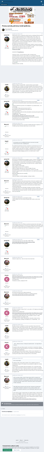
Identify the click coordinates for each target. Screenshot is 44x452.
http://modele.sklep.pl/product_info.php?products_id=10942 (23, 242)
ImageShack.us (21, 51)
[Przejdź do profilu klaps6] (6, 145)
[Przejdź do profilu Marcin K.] (6, 128)
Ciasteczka (26, 440)
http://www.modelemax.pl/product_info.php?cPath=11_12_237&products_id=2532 (27, 276)
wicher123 (10, 29)
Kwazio (6, 275)
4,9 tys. (7, 134)
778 (7, 285)
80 (7, 45)
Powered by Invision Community (22, 442)
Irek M (6, 84)
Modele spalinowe (14, 30)
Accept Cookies (8, 450)
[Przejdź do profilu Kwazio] (6, 279)
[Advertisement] (22, 75)
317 (7, 151)
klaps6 (6, 141)
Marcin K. (6, 124)
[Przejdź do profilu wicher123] (3, 30)
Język (17, 440)
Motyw (21, 440)
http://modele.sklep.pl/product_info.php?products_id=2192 (23, 115)
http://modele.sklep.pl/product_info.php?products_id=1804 (23, 294)
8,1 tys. (7, 94)
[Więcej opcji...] (42, 34)
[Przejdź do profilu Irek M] (6, 88)
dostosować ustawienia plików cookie (9, 448)
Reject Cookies (17, 450)
